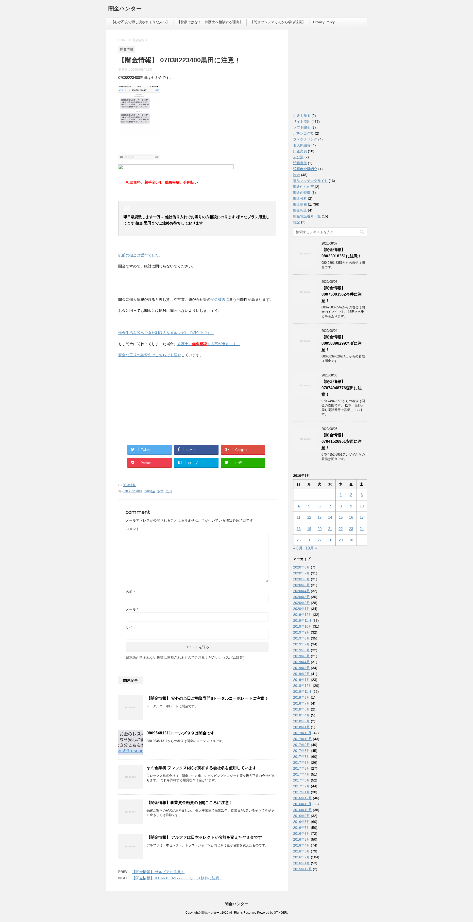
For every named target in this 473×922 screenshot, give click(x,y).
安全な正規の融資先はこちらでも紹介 (149, 355)
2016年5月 (301, 839)
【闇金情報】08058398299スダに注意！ (341, 343)
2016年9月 (301, 816)
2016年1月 (301, 863)
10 (362, 506)
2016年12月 (302, 798)
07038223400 (132, 491)
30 (351, 540)
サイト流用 (301, 122)
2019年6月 (301, 650)
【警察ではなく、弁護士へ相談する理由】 (210, 22)
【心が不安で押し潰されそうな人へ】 (140, 22)
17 (362, 517)
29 (341, 540)
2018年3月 (301, 721)
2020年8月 (301, 567)
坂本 (160, 491)
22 (341, 529)
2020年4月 (301, 591)
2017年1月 (301, 792)
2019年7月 (301, 644)
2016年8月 (301, 822)
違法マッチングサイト (310, 181)
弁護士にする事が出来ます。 (208, 344)
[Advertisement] (155, 394)
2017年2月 (301, 786)
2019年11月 (302, 620)
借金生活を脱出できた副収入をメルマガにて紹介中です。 (166, 333)
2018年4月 (301, 715)
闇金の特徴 (301, 193)
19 (309, 529)
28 (330, 540)
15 (341, 517)
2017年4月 (301, 774)
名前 (130, 592)
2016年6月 (301, 833)
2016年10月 (302, 810)
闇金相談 (300, 210)
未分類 (298, 157)
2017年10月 (302, 739)
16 (351, 517)
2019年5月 (301, 656)
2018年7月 (301, 703)
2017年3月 (301, 780)
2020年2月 (301, 603)
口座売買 (300, 151)
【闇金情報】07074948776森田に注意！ (341, 387)
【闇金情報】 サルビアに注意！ (158, 872)
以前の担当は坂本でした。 (140, 255)
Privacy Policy (324, 22)
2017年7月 (301, 757)
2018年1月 (301, 727)
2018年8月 (301, 697)
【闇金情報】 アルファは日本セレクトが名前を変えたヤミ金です (204, 837)
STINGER (280, 912)
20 (319, 529)
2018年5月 (301, 709)
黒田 (169, 491)
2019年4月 (301, 662)
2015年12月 (302, 869)
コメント (132, 529)
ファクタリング (305, 139)
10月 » (311, 548)
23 (351, 529)
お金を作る (301, 116)
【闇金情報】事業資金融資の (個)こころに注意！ (190, 802)
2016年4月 (301, 845)
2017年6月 (301, 762)
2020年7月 (301, 573)
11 (298, 517)
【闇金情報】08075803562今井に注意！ (341, 294)
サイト (131, 627)
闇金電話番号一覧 (307, 216)
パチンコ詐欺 (303, 133)
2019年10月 (302, 626)
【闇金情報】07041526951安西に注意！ (341, 441)
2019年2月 (301, 674)
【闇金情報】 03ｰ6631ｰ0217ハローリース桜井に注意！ (177, 878)
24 (362, 529)
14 (330, 517)
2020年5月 (301, 585)
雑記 (296, 222)
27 (319, 540)
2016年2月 (301, 857)
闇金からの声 (303, 187)
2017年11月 (302, 733)
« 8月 (298, 548)
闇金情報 (129, 485)
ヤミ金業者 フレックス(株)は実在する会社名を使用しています (201, 768)
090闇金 (149, 491)
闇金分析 (300, 198)
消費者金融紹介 (305, 169)
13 (319, 517)
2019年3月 (301, 668)
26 (309, 540)
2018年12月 (302, 686)
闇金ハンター (125, 8)
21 (330, 529)
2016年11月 (302, 804)
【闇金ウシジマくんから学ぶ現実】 (277, 22)
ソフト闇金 (301, 127)
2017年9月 (301, 745)
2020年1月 (301, 609)
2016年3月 (301, 851)
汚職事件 (300, 163)
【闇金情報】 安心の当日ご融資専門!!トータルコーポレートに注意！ (207, 698)
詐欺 (296, 175)
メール (132, 609)
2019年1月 (301, 680)
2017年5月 (301, 768)
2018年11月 (302, 691)
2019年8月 (301, 638)
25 (299, 540)
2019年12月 (302, 615)
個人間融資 (301, 145)
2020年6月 (301, 579)
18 (299, 529)
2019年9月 (301, 632)
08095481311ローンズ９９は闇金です (180, 733)
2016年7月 (301, 828)
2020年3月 (301, 597)
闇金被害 (218, 299)
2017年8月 (301, 751)
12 (309, 517)
